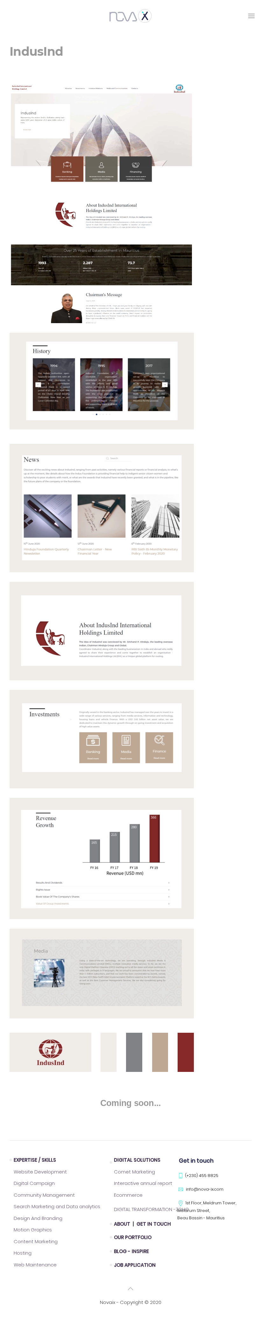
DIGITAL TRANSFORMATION (151, 1209)
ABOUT (122, 1224)
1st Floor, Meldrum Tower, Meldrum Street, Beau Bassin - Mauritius (206, 1210)
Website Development (40, 1171)
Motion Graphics (33, 1229)
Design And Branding (38, 1218)
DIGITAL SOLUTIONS (137, 1160)
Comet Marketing (134, 1171)
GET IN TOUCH (154, 1224)
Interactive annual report (143, 1183)
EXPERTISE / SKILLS (35, 1160)
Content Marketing (36, 1241)
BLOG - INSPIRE (131, 1251)
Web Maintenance (35, 1264)
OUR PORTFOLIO (133, 1237)
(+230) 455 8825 (201, 1176)
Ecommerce (128, 1195)
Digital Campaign (34, 1183)
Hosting (23, 1253)
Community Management (44, 1195)
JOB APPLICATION (135, 1265)
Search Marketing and (57, 1206)
